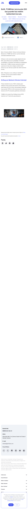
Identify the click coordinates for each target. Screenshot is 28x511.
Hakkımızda (3, 474)
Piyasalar (3, 489)
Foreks (19, 135)
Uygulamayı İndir (14, 2)
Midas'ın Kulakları (4, 480)
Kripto (2, 492)
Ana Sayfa (4, 16)
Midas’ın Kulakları (12, 16)
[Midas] (2, 3)
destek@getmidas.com (8, 443)
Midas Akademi (4, 483)
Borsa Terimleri (4, 486)
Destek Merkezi (4, 477)
